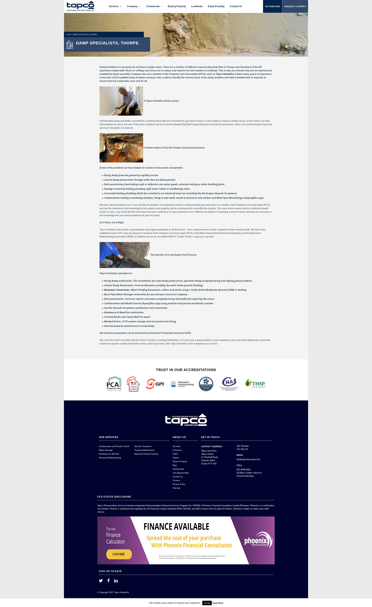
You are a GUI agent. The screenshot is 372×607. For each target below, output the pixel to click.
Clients (176, 457)
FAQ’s (175, 454)
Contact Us (236, 6)
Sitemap (176, 488)
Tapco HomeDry (225, 74)
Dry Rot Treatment (142, 446)
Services (114, 6)
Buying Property (177, 6)
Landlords (197, 6)
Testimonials (178, 469)
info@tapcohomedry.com (248, 459)
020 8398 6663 (272, 6)
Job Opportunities (181, 473)
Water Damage (106, 450)
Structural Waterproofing (110, 457)
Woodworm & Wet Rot (109, 454)
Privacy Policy (179, 484)
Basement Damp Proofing (146, 454)
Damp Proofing (216, 6)
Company (132, 6)
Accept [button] (207, 603)
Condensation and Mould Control (114, 446)
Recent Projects (180, 461)
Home (68, 34)
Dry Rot (186, 124)
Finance (176, 480)
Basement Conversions (116, 289)
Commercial (152, 6)
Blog (175, 465)
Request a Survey (295, 6)
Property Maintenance (144, 450)
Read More (217, 603)
